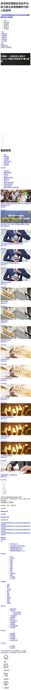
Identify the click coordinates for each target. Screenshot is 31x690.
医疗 (11, 570)
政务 (8, 586)
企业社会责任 (14, 640)
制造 (11, 565)
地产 (11, 571)
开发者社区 (13, 615)
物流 (11, 568)
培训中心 (12, 619)
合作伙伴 (12, 610)
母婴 (8, 601)
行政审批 (12, 577)
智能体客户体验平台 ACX (17, 550)
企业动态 (12, 636)
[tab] (15, 32)
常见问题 (12, 627)
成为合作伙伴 (17, 614)
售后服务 (12, 622)
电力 (11, 556)
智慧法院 (12, 573)
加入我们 (12, 647)
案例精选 (12, 635)
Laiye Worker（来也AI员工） (18, 545)
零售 (11, 566)
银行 (11, 560)
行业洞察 (12, 638)
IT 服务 (9, 589)
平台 (3, 32)
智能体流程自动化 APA (16, 547)
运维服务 (12, 624)
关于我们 (4, 41)
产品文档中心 (14, 620)
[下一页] (17, 494)
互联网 (9, 598)
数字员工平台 (14, 544)
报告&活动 (13, 609)
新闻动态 (4, 39)
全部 (8, 584)
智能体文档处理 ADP (16, 549)
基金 (11, 563)
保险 (11, 561)
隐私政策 (3, 537)
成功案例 (4, 35)
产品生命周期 (14, 625)
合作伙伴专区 (17, 612)
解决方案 (4, 33)
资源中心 (4, 37)
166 (5, 492)
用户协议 (3, 539)
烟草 (11, 575)
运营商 (12, 558)
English (2, 44)
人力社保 (12, 578)
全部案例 (12, 633)
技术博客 (12, 617)
